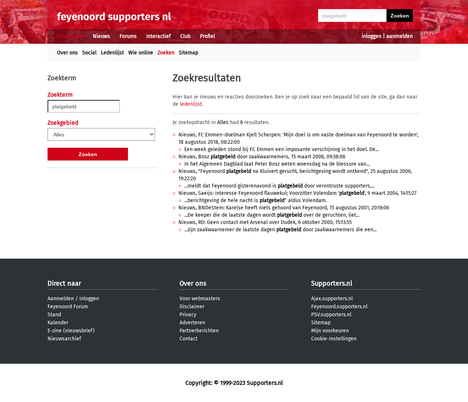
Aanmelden (61, 298)
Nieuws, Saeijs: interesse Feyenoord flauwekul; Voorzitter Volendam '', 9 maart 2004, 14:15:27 (297, 193)
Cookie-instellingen (333, 339)
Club (185, 36)
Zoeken (166, 53)
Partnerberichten (199, 331)
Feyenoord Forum (68, 307)
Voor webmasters (200, 298)
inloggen (371, 36)
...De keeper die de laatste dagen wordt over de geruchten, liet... (271, 215)
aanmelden (399, 36)
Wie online (140, 53)
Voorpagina (70, 36)
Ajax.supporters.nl (332, 298)
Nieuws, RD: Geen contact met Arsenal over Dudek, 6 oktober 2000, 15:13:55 (265, 222)
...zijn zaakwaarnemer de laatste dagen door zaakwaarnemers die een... (280, 230)
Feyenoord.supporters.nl (339, 307)
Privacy (188, 315)
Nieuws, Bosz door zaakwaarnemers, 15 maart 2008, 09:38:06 (261, 157)
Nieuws (101, 36)
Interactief (158, 36)
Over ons (67, 53)
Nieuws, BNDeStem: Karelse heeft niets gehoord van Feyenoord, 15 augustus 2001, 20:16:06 (283, 208)
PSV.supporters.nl (331, 315)
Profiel (207, 36)
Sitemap (188, 53)
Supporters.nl (331, 283)
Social (89, 53)
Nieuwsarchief (64, 339)
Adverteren (192, 323)
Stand (54, 315)
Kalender (58, 323)
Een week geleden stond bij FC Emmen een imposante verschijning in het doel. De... (281, 149)
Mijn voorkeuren (330, 331)
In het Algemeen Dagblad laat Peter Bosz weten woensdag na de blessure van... (277, 164)
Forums (128, 36)
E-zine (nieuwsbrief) (71, 331)
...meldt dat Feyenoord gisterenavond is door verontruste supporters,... (279, 186)
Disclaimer (192, 307)
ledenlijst (191, 104)
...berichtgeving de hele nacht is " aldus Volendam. (255, 200)
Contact (188, 339)
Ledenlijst (112, 53)
